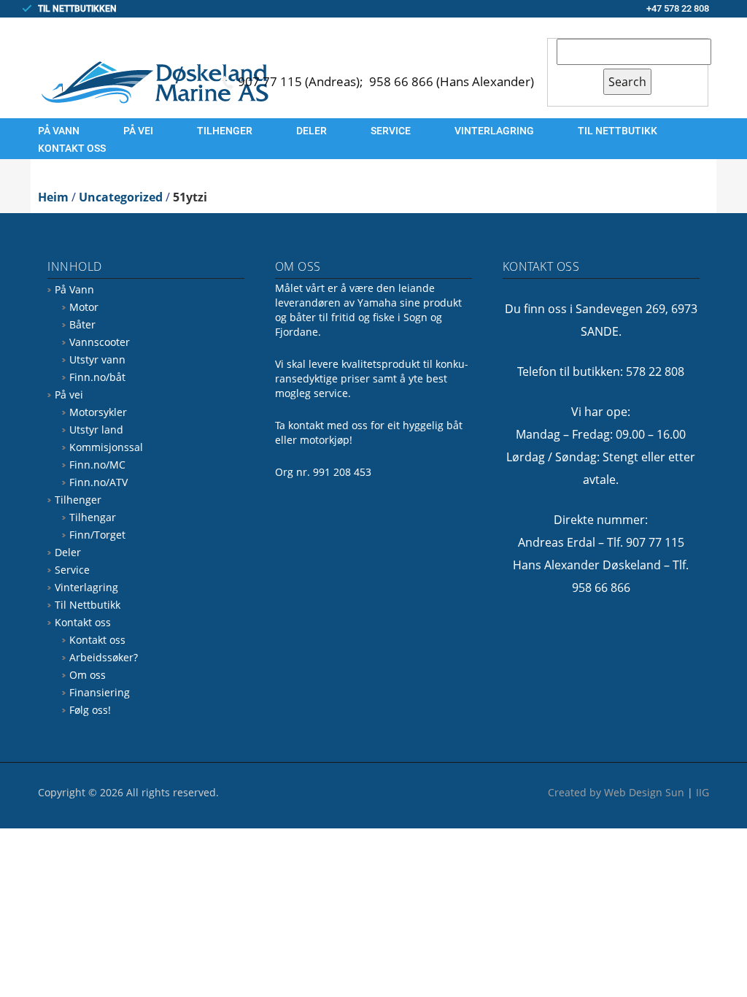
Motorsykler (98, 412)
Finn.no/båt (97, 377)
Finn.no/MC (97, 464)
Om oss (87, 675)
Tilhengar (92, 517)
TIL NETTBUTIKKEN (77, 9)
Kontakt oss (72, 148)
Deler (311, 131)
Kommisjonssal (106, 447)
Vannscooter (99, 342)
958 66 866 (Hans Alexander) (451, 81)
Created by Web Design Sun (616, 792)
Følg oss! (90, 710)
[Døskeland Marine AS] (154, 82)
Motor (83, 307)
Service (391, 131)
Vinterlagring (494, 131)
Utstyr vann (97, 359)
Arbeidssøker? (103, 657)
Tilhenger (224, 131)
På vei (138, 131)
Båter (82, 324)
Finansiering (99, 692)
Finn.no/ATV (98, 482)
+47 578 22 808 (677, 8)
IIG (702, 792)
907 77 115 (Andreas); (302, 81)
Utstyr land (96, 429)
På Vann (59, 131)
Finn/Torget (97, 535)
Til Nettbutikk (617, 131)
